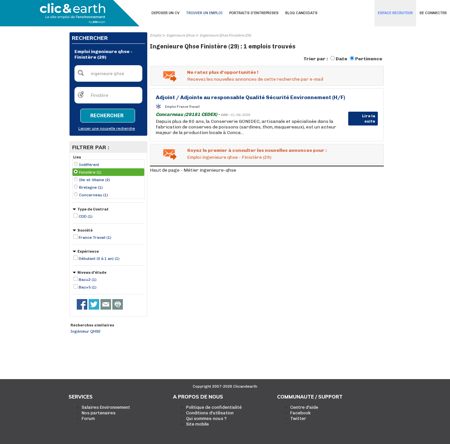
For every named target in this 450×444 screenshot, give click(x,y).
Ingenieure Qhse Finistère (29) (225, 35)
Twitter (298, 418)
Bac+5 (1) (88, 287)
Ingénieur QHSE (85, 331)
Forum (88, 418)
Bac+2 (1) (88, 279)
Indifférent (89, 164)
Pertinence (368, 59)
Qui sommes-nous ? (206, 418)
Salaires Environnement (106, 407)
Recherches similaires (92, 325)
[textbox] (108, 73)
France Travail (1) (95, 237)
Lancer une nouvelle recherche (106, 128)
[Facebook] (82, 304)
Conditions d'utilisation (210, 412)
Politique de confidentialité (214, 407)
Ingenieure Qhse (180, 35)
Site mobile (197, 424)
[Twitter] (94, 304)
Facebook (300, 412)
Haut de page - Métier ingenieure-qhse (193, 170)
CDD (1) (86, 216)
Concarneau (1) (93, 195)
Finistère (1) (90, 172)
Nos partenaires (99, 412)
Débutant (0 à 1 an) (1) (99, 258)
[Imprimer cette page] (117, 304)
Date (341, 59)
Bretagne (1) (91, 187)
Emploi (155, 35)
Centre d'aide (304, 407)
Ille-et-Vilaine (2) (94, 180)
